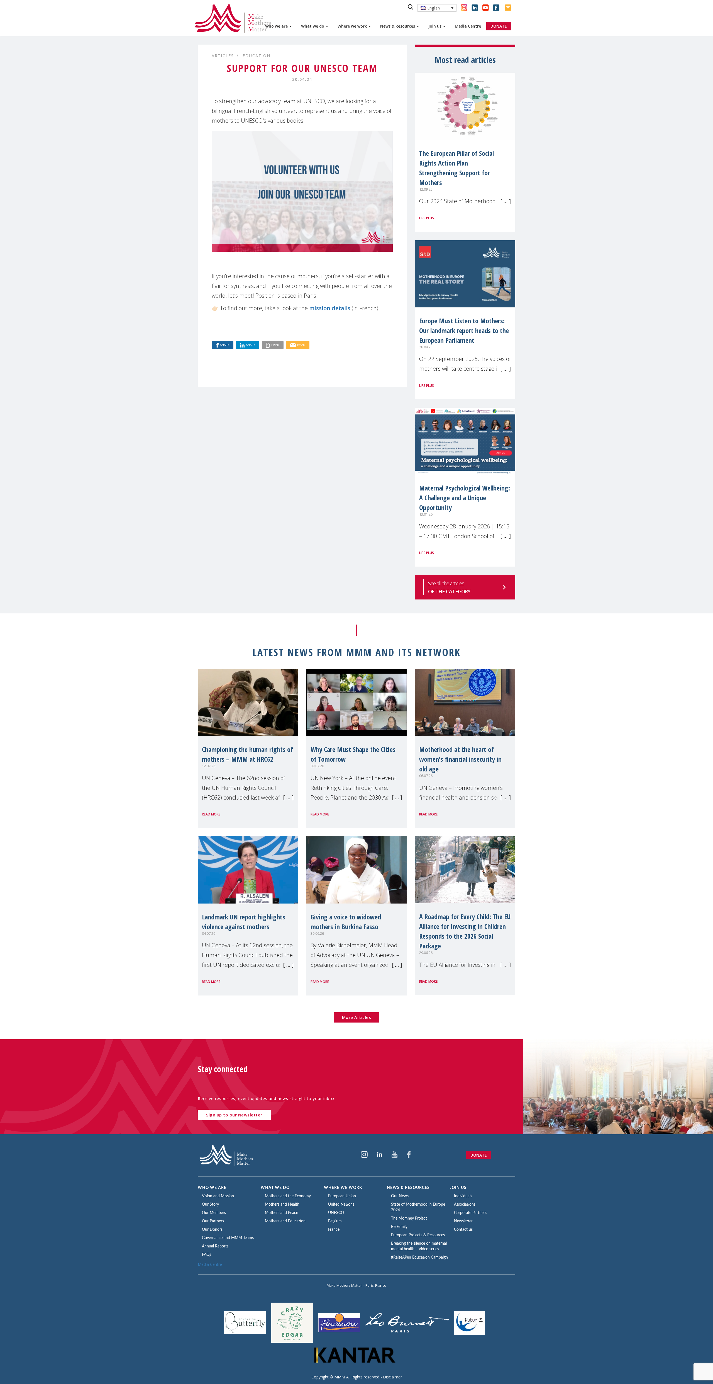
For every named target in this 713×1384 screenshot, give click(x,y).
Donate (478, 1155)
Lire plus (426, 218)
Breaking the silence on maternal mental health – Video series (419, 1246)
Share (224, 345)
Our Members (214, 1213)
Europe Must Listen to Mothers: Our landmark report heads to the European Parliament (464, 330)
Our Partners (213, 1221)
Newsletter (463, 1221)
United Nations (341, 1204)
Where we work (353, 26)
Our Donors (212, 1230)
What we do (313, 26)
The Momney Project (409, 1218)
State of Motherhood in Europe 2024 (418, 1207)
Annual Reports (215, 1246)
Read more (211, 814)
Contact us (463, 1230)
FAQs (206, 1255)
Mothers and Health (282, 1204)
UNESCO (336, 1213)
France (334, 1230)
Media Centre (468, 26)
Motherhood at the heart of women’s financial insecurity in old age (460, 759)
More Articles (356, 1017)
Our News (400, 1196)
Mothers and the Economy (288, 1196)
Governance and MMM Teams (228, 1238)
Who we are (277, 26)
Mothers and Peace (281, 1213)
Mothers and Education (285, 1221)
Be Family (399, 1227)
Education (256, 55)
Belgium (335, 1221)
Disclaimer (392, 1377)
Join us (435, 26)
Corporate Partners (470, 1213)
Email (301, 345)
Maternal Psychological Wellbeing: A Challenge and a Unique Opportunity (464, 497)
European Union (342, 1196)
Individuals (463, 1196)
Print (275, 345)
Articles (223, 55)
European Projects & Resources (418, 1235)
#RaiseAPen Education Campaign (419, 1257)
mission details (329, 308)
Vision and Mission (218, 1196)
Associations (464, 1204)
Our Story (210, 1204)
